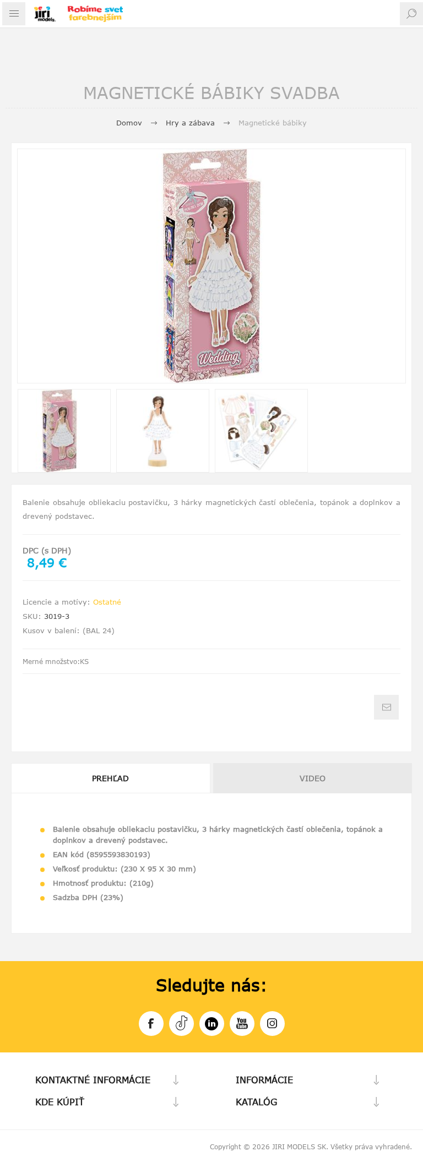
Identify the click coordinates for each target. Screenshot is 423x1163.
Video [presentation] (313, 778)
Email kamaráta (386, 707)
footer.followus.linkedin (211, 1023)
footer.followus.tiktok (181, 1023)
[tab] (111, 778)
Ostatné (107, 601)
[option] (64, 431)
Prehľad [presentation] (110, 778)
